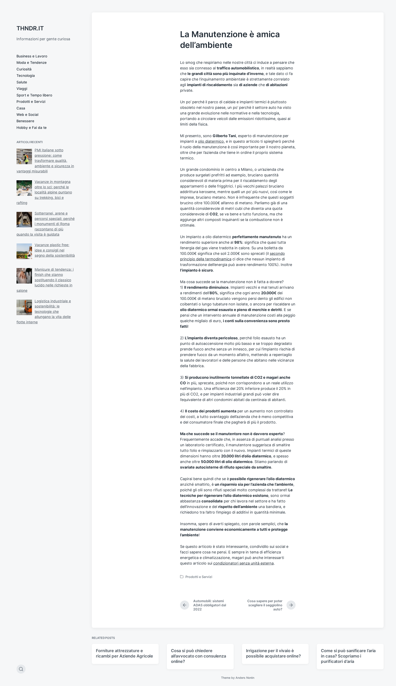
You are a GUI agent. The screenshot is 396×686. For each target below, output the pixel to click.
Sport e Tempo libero (34, 95)
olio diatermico (211, 141)
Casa (20, 108)
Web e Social (27, 115)
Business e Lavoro (31, 56)
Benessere (25, 121)
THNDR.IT (30, 28)
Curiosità (24, 69)
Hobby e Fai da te (31, 128)
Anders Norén (245, 677)
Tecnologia (25, 76)
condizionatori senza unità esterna (243, 563)
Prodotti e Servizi (30, 102)
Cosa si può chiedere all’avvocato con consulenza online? (198, 656)
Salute (21, 82)
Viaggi (21, 89)
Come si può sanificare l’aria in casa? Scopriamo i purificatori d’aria (348, 656)
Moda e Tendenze (31, 63)
